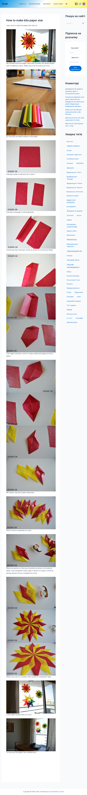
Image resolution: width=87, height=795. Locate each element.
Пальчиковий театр (73, 280)
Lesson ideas (58, 4)
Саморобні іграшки (74, 301)
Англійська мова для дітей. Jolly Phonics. (73, 112)
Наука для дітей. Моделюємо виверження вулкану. (74, 104)
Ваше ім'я (75, 57)
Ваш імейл (75, 48)
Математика (72, 240)
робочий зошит (72, 322)
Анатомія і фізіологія (74, 155)
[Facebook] (76, 3)
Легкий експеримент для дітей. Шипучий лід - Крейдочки (74, 99)
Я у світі (69, 318)
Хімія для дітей (72, 314)
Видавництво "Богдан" (72, 178)
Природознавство (73, 288)
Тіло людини (71, 305)
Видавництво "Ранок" (74, 183)
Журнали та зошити (74, 211)
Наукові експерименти (73, 266)
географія (79, 318)
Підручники (79, 292)
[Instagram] (83, 3)
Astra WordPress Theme (56, 791)
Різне (79, 297)
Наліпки (69, 256)
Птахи (69, 292)
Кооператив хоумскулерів (72, 225)
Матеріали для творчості (72, 245)
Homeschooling (34, 4)
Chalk (5, 3)
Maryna (68, 110)
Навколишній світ (74, 251)
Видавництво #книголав (75, 192)
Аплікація (70, 163)
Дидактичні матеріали (71, 201)
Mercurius (70, 141)
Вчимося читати (73, 196)
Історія (69, 150)
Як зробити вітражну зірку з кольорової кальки (74, 91)
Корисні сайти (71, 231)
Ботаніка (80, 163)
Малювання (71, 235)
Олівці (69, 272)
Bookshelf (46, 4)
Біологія (70, 168)
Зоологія (70, 215)
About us (22, 4)
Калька (79, 215)
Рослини (70, 297)
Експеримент (71, 206)
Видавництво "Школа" (74, 187)
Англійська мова (72, 159)
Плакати (70, 284)
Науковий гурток (73, 260)
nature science (73, 146)
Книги (69, 220)
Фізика (69, 310)
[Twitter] (80, 3)
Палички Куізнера (73, 276)
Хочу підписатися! (75, 68)
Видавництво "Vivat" (74, 172)
